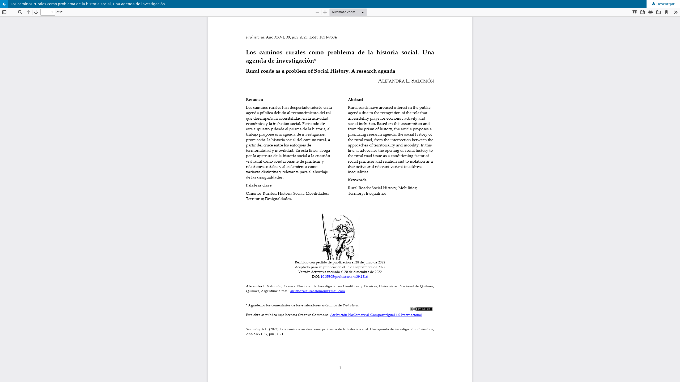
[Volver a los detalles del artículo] (4, 4)
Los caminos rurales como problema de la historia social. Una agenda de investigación (88, 3)
